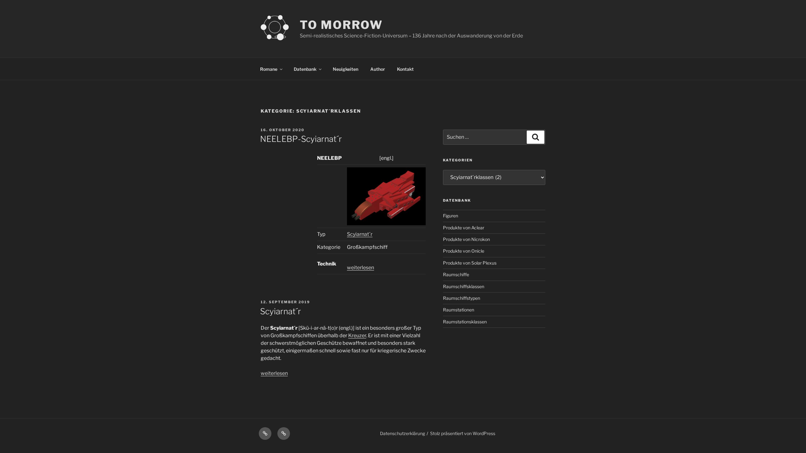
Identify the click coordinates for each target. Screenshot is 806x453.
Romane (268, 69)
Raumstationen (458, 309)
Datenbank (305, 69)
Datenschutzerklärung (402, 433)
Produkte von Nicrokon (466, 239)
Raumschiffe (456, 274)
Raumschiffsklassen (463, 286)
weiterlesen (360, 268)
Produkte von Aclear (463, 227)
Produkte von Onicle (463, 251)
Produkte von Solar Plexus (470, 263)
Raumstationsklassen (465, 321)
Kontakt (405, 69)
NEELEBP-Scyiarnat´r (301, 139)
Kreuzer (357, 335)
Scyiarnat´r (359, 234)
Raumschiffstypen (461, 298)
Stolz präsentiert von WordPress (462, 433)
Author (377, 69)
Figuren (450, 215)
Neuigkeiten (345, 69)
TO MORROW (341, 25)
